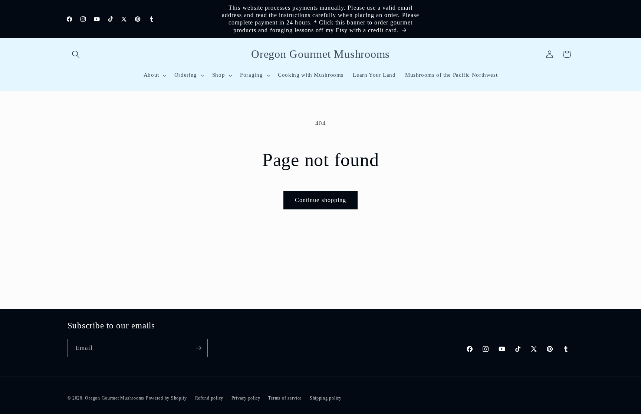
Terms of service (285, 398)
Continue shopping (320, 200)
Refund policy (209, 398)
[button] (76, 54)
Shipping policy (326, 398)
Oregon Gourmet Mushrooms (114, 398)
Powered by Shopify (166, 398)
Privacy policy (245, 398)
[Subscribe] (198, 348)
